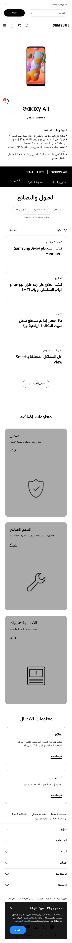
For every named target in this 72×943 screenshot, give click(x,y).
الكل (55, 210)
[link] (7, 101)
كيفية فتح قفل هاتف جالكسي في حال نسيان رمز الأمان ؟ (37, 136)
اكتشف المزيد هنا (22, 921)
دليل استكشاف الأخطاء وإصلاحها (36, 217)
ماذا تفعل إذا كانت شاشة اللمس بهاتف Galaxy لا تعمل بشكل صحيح (36, 156)
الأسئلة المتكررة (40, 210)
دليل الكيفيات (21, 210)
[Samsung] (62, 25)
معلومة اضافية (35, 182)
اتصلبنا (17, 182)
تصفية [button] (60, 230)
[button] (36, 251)
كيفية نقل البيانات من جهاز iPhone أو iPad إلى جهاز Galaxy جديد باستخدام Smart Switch (38, 141)
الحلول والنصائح (59, 182)
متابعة (14, 12)
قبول (18, 930)
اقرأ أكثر (13, 450)
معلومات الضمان (36, 117)
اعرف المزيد (56, 756)
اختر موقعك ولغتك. (59, 4)
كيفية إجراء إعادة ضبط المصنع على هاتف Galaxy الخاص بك (36, 148)
